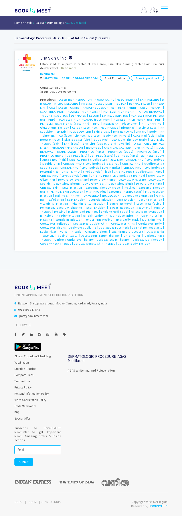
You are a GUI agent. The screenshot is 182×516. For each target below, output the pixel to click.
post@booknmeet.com (33, 316)
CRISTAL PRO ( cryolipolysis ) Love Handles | (91, 167)
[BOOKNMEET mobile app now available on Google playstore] (27, 346)
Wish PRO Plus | (97, 191)
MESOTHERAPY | (128, 99)
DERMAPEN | (80, 115)
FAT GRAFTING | (153, 123)
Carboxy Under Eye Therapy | (75, 239)
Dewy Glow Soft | (96, 183)
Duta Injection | (74, 187)
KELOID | (95, 115)
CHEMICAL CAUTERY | (119, 147)
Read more (68, 68)
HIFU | (98, 123)
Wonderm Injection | (71, 219)
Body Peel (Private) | (118, 135)
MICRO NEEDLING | (67, 103)
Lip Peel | (81, 135)
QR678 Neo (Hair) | (55, 159)
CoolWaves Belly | (151, 223)
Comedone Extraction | (139, 195)
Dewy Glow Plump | (104, 179)
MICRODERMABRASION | (69, 147)
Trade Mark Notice (25, 406)
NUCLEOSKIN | (112, 195)
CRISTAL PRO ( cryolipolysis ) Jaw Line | (97, 159)
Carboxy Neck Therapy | (57, 243)
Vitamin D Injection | (56, 203)
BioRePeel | (129, 127)
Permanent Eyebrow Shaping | (63, 207)
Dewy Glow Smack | (150, 183)
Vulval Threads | (72, 231)
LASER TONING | (70, 107)
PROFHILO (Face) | (94, 151)
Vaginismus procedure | (129, 231)
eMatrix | (63, 131)
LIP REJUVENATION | (116, 115)
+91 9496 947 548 (29, 309)
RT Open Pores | (148, 215)
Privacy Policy (23, 387)
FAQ (16, 412)
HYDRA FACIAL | (106, 99)
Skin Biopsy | (103, 131)
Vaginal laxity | (69, 235)
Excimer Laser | (149, 127)
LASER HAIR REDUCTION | (77, 99)
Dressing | (61, 211)
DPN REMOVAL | (124, 131)
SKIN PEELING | (151, 99)
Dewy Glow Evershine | (74, 179)
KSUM (33, 502)
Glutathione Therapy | (56, 127)
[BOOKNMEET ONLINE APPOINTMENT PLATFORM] (32, 286)
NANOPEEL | (95, 147)
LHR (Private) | (145, 147)
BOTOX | (123, 103)
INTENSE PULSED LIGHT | (99, 103)
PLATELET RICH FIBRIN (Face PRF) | (66, 123)
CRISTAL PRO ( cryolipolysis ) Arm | (65, 175)
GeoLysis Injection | (103, 199)
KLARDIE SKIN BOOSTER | (68, 191)
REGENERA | (112, 123)
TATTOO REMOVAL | (150, 111)
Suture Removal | (123, 203)
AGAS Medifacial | (145, 135)
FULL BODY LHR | (81, 131)
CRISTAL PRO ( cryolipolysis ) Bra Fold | (119, 175)
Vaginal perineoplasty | (148, 227)
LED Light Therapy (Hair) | (131, 139)
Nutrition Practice (25, 368)
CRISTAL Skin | (51, 187)
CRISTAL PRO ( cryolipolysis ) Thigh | (88, 171)
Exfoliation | (58, 199)
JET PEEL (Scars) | (103, 155)
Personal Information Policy (31, 393)
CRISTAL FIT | (134, 235)
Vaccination (21, 362)
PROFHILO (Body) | (122, 151)
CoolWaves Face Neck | (115, 227)
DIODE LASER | (68, 151)
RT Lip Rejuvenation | (121, 215)
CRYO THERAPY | (152, 107)
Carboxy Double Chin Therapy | (96, 243)
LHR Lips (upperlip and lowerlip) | (108, 143)
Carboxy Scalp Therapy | (115, 239)
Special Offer (22, 418)
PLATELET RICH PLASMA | (85, 111)
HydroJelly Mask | (129, 219)
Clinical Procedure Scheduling (32, 356)
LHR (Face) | (73, 143)
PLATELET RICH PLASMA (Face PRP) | (86, 119)
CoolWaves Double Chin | (92, 223)
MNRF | (134, 107)
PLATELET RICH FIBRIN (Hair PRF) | (139, 119)
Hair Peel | (63, 195)
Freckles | (132, 187)
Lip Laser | (95, 135)
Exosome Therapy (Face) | (105, 187)
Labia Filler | (50, 231)
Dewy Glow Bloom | (68, 183)
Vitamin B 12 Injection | (91, 203)
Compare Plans (23, 375)
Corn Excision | (128, 199)
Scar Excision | (78, 199)
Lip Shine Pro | (153, 219)
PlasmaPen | (132, 123)
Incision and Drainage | (84, 211)
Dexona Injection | (151, 199)
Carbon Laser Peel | (86, 127)
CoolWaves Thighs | (54, 227)
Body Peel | (103, 139)
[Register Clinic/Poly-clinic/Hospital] (154, 11)
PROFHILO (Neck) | (150, 151)
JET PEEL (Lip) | (78, 155)
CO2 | (54, 107)
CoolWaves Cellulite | (84, 227)
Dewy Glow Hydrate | (133, 179)
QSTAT (18, 502)
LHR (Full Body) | (148, 131)
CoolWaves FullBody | (56, 223)
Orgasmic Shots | (98, 231)
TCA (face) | (66, 135)
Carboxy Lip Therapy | (148, 239)
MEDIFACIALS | (111, 127)
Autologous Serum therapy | (102, 235)
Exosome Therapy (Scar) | (127, 191)
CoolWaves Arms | (124, 223)
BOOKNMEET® (158, 506)
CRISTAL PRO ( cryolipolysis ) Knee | (139, 171)
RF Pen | (77, 195)
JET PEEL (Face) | (128, 155)
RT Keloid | (48, 215)
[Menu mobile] (164, 7)
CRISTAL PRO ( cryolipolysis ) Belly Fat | (92, 163)
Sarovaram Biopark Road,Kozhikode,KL (71, 78)
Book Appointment (147, 78)
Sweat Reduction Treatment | (132, 207)
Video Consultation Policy (30, 400)
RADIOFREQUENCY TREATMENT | (106, 107)
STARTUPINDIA (51, 502)
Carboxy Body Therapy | (135, 243)
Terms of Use (22, 381)
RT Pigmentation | (70, 215)
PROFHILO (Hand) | (53, 155)
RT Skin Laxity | (94, 215)
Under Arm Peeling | (101, 219)
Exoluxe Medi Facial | (116, 211)
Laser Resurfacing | (150, 203)
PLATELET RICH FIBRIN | (120, 111)
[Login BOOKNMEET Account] (143, 11)
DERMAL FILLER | (141, 103)
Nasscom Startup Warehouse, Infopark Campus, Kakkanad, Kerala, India (62, 303)
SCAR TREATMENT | (54, 111)
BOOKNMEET (32, 10)
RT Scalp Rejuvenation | (147, 211)
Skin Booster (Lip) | (79, 139)
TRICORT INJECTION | (55, 115)
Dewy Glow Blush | (122, 183)
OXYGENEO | (93, 195)
